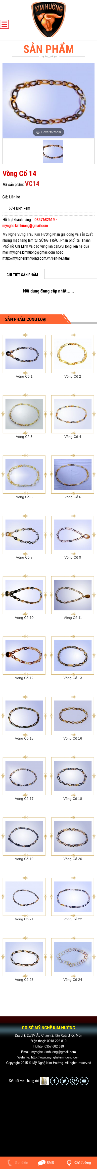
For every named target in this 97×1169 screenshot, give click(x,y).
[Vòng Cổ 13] (73, 655)
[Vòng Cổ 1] (24, 353)
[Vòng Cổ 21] (24, 896)
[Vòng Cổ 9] (73, 534)
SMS (50, 1163)
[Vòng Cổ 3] (24, 414)
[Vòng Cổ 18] (73, 776)
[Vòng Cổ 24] (73, 957)
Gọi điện (21, 1163)
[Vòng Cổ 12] (24, 655)
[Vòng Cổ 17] (24, 776)
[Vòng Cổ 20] (73, 836)
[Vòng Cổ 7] (24, 534)
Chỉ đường (82, 1163)
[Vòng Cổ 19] (24, 836)
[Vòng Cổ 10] (24, 595)
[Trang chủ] (48, 20)
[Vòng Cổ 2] (73, 353)
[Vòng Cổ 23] (24, 957)
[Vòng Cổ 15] (24, 715)
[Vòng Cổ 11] (73, 595)
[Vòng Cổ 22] (73, 896)
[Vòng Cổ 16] (73, 715)
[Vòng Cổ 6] (73, 474)
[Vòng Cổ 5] (24, 474)
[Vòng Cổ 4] (73, 414)
